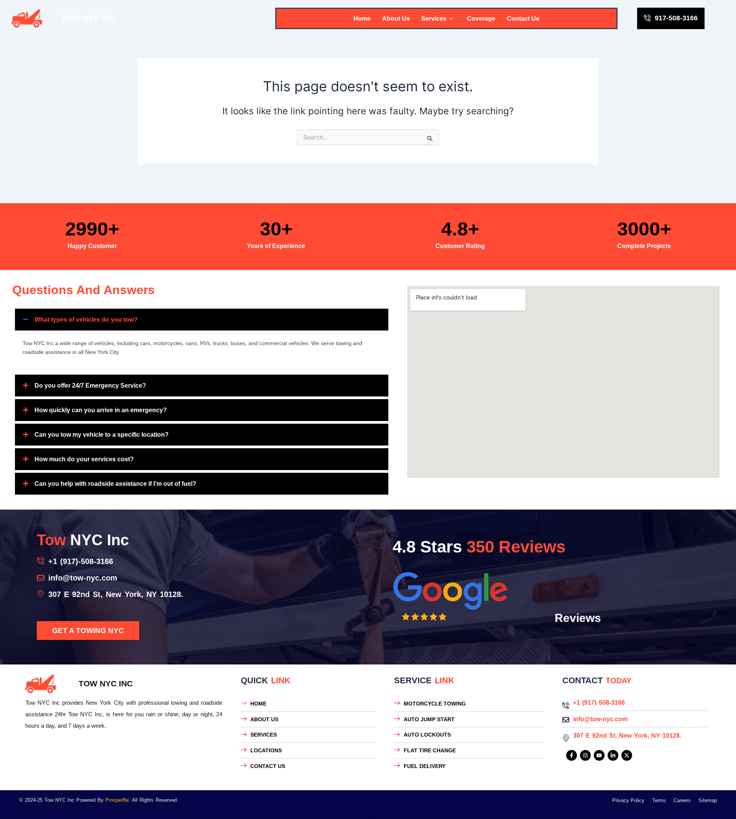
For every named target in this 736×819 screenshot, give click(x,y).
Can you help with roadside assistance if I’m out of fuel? (115, 483)
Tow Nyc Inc (88, 18)
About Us (396, 18)
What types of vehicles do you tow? (86, 319)
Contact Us (523, 18)
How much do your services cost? (84, 459)
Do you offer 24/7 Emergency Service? (90, 385)
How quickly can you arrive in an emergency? (100, 410)
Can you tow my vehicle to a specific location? (101, 434)
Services (434, 18)
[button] (201, 320)
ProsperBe (117, 800)
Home (362, 18)
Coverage (481, 18)
